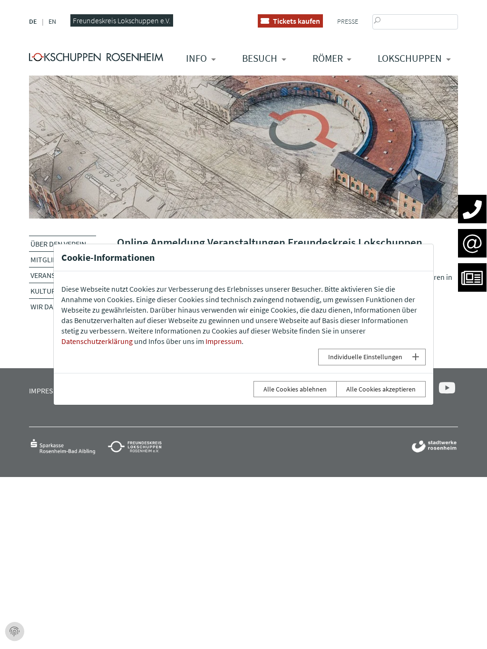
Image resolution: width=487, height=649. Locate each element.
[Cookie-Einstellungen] (15, 632)
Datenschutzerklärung (97, 341)
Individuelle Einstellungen (365, 357)
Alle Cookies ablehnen (295, 389)
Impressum (223, 341)
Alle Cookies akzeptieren (381, 389)
